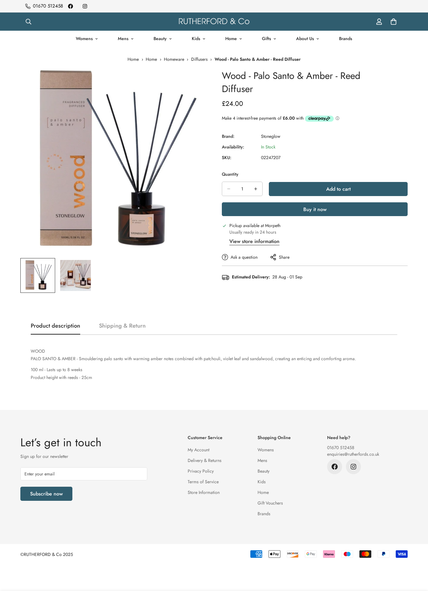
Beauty (160, 38)
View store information (254, 241)
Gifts (266, 38)
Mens (123, 38)
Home (231, 38)
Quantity (230, 174)
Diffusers (199, 59)
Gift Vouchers (270, 503)
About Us (305, 38)
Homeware (174, 59)
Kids (196, 38)
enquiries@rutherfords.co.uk (353, 454)
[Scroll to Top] (416, 557)
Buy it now (314, 209)
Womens (84, 38)
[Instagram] (84, 6)
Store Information (204, 492)
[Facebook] (70, 6)
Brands (345, 38)
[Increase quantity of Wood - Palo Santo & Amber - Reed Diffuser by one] (255, 189)
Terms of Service (203, 482)
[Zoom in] (193, 81)
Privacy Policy (201, 471)
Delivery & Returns (205, 460)
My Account (198, 450)
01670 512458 (340, 447)
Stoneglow (270, 136)
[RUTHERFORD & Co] (214, 21)
